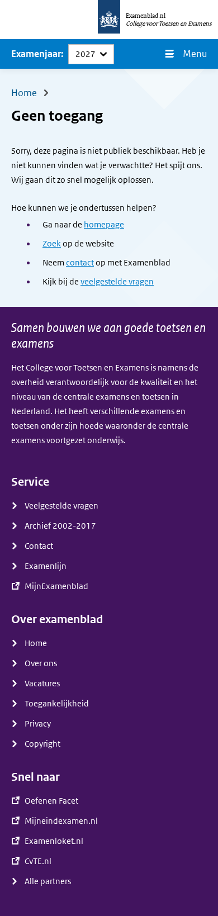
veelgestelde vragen (117, 282)
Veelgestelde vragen (61, 506)
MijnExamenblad (56, 586)
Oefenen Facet (51, 801)
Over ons (41, 663)
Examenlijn (46, 566)
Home (36, 643)
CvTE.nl (38, 861)
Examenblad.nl (145, 16)
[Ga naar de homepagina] (109, 19)
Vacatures (42, 683)
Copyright (42, 744)
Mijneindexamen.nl (61, 821)
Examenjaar (36, 54)
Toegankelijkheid (57, 704)
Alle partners (48, 881)
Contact (39, 546)
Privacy (38, 724)
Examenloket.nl (54, 841)
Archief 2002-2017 (60, 526)
